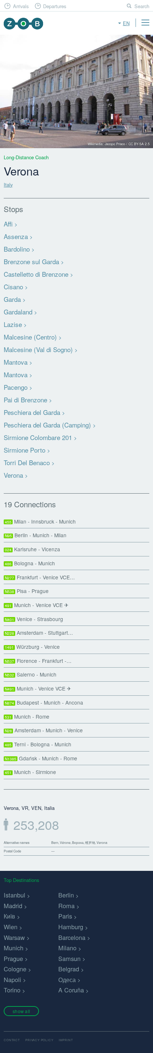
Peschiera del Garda (32, 412)
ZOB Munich (23, 23)
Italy (8, 184)
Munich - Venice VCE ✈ (37, 605)
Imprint (66, 1040)
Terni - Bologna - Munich (38, 744)
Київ (9, 915)
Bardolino (17, 248)
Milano (67, 947)
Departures (54, 6)
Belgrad (68, 968)
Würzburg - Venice (32, 646)
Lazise (13, 324)
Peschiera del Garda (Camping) (47, 424)
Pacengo (15, 387)
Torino (12, 989)
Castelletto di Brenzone (36, 274)
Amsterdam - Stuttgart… (39, 632)
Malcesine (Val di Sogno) (38, 349)
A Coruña (71, 989)
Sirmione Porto (24, 449)
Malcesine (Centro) (30, 336)
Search (141, 6)
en (126, 23)
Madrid (13, 905)
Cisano (13, 286)
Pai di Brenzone (25, 399)
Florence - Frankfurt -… (38, 660)
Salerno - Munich (30, 674)
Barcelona (71, 937)
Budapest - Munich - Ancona (44, 702)
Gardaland (18, 311)
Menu (145, 22)
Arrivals (21, 6)
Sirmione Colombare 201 (38, 437)
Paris (65, 915)
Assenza (16, 236)
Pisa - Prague (27, 590)
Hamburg (70, 926)
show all (21, 1011)
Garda (12, 299)
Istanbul (14, 894)
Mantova (15, 362)
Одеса (67, 979)
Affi (8, 223)
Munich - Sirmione (30, 772)
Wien (10, 926)
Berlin (66, 894)
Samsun (69, 958)
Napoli (12, 979)
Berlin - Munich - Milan (35, 535)
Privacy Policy (39, 1040)
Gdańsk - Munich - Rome (41, 758)
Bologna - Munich (30, 563)
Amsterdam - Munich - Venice (44, 730)
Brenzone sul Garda (31, 261)
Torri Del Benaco (27, 462)
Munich (13, 947)
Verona (13, 475)
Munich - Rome (27, 716)
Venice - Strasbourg (34, 619)
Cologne (15, 968)
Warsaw (14, 937)
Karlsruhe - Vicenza (32, 549)
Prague (13, 958)
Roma (66, 905)
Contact (12, 1040)
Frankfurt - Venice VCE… (40, 577)
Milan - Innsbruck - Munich (40, 521)
